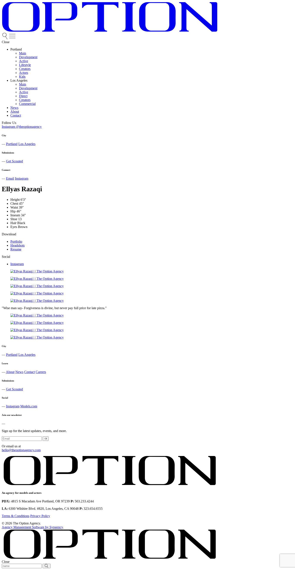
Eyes (13, 227)
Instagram (21, 178)
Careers (41, 372)
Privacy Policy (40, 516)
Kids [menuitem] (22, 76)
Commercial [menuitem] (27, 104)
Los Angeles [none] (18, 80)
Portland (11, 144)
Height (15, 199)
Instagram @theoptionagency (22, 126)
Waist (14, 207)
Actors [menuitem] (23, 72)
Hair (13, 223)
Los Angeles (26, 144)
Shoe (13, 219)
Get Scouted (14, 161)
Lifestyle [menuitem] (25, 65)
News (19, 372)
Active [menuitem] (23, 61)
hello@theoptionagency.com (21, 450)
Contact (29, 372)
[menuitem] (5, 38)
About (10, 372)
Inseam (15, 215)
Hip (13, 211)
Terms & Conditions (15, 516)
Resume (15, 249)
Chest (14, 203)
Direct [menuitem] (23, 96)
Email (10, 178)
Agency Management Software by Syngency (32, 527)
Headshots (17, 245)
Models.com (28, 406)
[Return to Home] (110, 31)
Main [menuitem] (22, 53)
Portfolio (16, 241)
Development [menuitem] (28, 57)
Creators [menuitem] (24, 69)
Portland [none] (16, 49)
